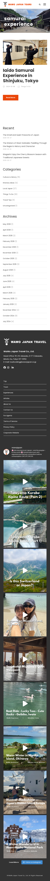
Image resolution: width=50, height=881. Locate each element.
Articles (6, 398)
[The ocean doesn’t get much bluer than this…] (25, 614)
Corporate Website (11, 433)
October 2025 (8, 258)
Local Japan (8, 188)
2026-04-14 (7, 149)
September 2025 (9, 264)
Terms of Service (10, 421)
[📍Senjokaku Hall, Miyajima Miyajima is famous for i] (25, 659)
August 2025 (8, 270)
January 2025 (8, 304)
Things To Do (26, 86)
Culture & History (10, 177)
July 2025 (6, 275)
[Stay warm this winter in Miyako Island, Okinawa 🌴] (25, 748)
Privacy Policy (8, 427)
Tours (5, 387)
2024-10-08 (10, 86)
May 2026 (7, 224)
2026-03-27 (7, 160)
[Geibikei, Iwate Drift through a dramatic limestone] (25, 703)
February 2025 (8, 298)
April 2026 (7, 230)
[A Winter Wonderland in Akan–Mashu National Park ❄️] (25, 836)
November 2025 (9, 253)
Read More (10, 97)
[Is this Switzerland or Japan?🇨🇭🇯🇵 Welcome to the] (25, 570)
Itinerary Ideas (8, 183)
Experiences (8, 393)
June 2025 (7, 281)
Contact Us (8, 410)
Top (5, 381)
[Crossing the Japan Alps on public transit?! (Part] (25, 526)
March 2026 (7, 235)
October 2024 (8, 316)
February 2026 (8, 241)
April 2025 (7, 287)
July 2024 (7, 321)
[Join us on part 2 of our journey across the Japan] (25, 481)
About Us (7, 404)
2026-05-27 (7, 138)
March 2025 (7, 293)
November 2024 (9, 310)
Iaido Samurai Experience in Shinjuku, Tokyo (20, 75)
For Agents (7, 415)
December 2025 (9, 247)
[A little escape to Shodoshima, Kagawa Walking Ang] (25, 792)
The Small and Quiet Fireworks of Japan (21, 135)
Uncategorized (9, 206)
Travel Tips (7, 200)
